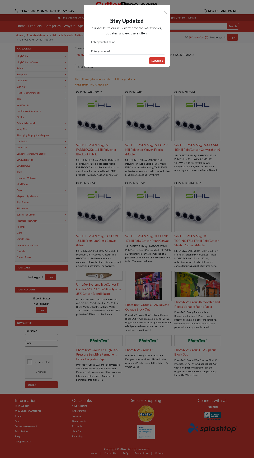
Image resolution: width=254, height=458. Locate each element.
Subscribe (157, 60)
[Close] (166, 13)
